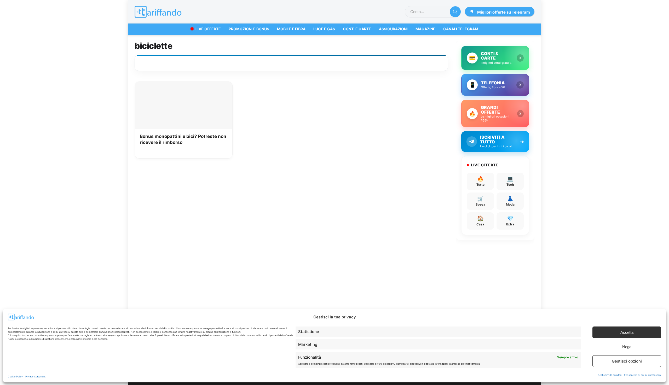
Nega (626, 347)
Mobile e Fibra (291, 29)
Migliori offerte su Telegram (503, 12)
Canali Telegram (460, 29)
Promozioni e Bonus (249, 29)
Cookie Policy (15, 376)
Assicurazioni (393, 29)
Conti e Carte (357, 29)
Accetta (626, 332)
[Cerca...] (455, 11)
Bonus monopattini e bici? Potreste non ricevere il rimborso (183, 139)
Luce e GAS (324, 29)
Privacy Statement (35, 376)
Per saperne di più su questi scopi (642, 375)
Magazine (425, 29)
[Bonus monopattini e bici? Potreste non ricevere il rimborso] (184, 85)
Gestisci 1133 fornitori (609, 375)
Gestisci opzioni (627, 361)
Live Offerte (208, 29)
